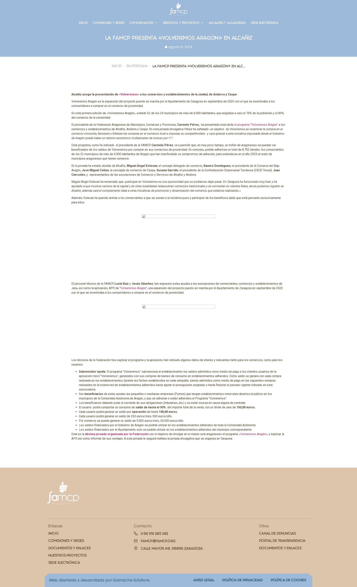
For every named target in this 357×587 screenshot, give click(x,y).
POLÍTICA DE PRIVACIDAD (242, 580)
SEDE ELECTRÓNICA (264, 23)
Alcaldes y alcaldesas (227, 23)
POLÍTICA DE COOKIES (288, 580)
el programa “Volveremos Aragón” (256, 124)
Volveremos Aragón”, (134, 288)
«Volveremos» (129, 94)
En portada (137, 66)
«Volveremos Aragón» (253, 434)
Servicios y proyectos (181, 23)
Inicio (83, 23)
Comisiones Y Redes (108, 23)
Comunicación (141, 23)
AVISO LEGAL (203, 580)
